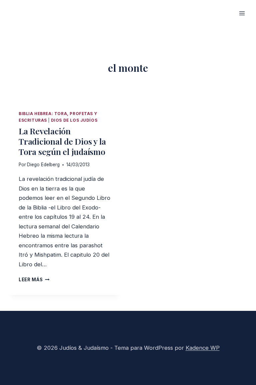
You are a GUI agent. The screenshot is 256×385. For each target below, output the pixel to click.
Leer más (34, 279)
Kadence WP (203, 347)
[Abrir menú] (242, 13)
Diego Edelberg (43, 164)
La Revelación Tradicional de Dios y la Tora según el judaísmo (62, 141)
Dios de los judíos (74, 120)
